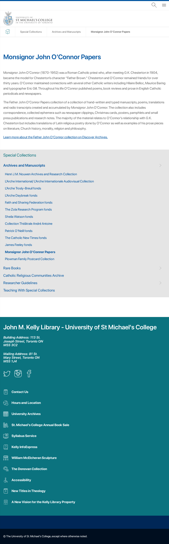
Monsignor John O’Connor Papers (30, 252)
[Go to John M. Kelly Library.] (7, 33)
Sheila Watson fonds (19, 217)
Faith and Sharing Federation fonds (28, 202)
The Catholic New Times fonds (26, 238)
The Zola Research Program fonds (28, 209)
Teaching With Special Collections (29, 290)
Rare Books (12, 268)
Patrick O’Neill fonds (18, 231)
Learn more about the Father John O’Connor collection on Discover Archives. (55, 137)
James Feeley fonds (18, 245)
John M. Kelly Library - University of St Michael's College (80, 327)
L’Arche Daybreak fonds (21, 195)
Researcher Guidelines (20, 283)
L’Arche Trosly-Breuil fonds (23, 188)
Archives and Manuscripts (24, 165)
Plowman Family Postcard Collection (29, 259)
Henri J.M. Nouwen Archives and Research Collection (41, 174)
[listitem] (7, 376)
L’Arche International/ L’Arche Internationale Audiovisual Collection (49, 181)
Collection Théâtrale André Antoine (28, 224)
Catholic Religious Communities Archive (33, 275)
